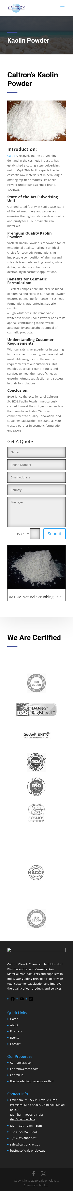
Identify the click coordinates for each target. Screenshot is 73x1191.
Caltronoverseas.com (24, 1069)
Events (14, 1038)
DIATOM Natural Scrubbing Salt (34, 596)
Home (14, 1019)
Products (16, 1031)
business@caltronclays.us (27, 1150)
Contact (15, 1044)
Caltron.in (17, 1075)
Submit (54, 533)
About (14, 1025)
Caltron (12, 156)
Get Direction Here (22, 1119)
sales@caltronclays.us (25, 1144)
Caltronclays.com (21, 1062)
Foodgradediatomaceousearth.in (32, 1081)
